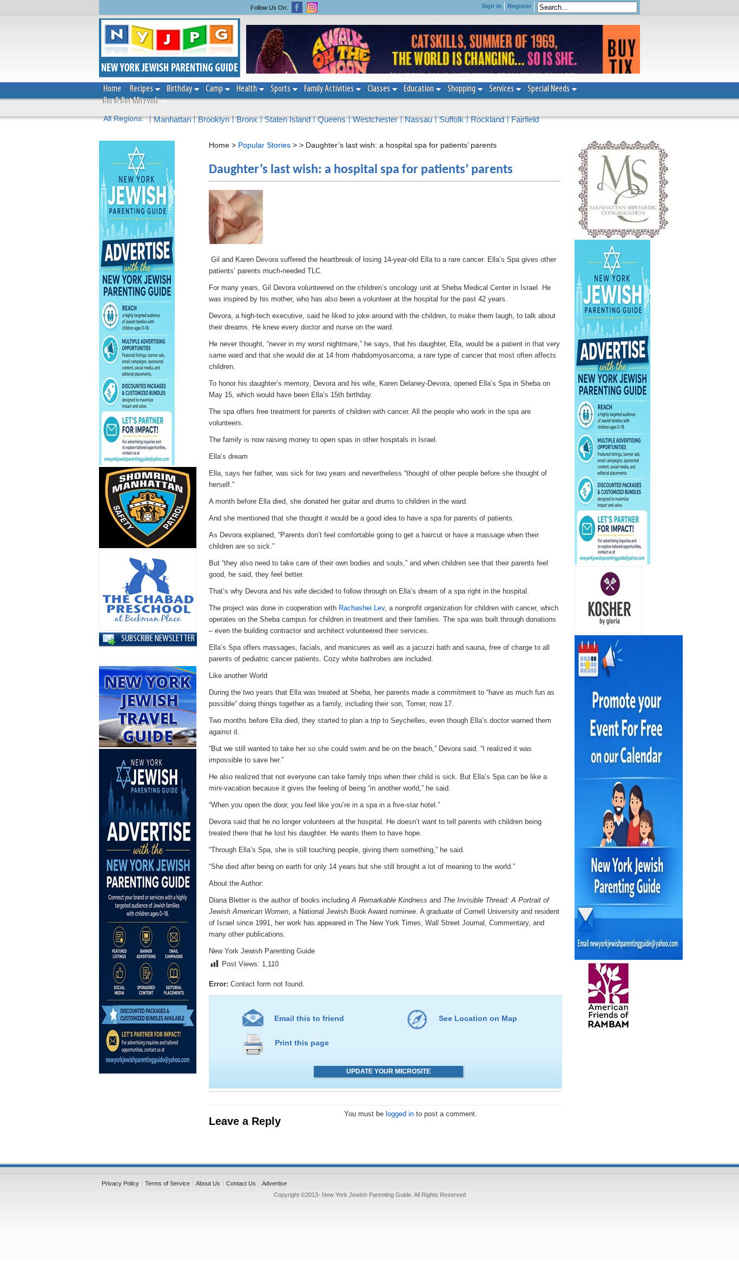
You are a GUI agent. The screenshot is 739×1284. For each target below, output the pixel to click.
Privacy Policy (120, 1183)
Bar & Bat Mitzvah (131, 101)
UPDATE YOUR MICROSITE (388, 1071)
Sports (280, 89)
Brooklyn (213, 119)
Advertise (274, 1183)
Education (419, 89)
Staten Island (288, 119)
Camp (214, 89)
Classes (378, 89)
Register (519, 6)
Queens (332, 119)
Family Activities (329, 89)
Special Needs (548, 89)
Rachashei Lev (362, 608)
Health (246, 89)
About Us (208, 1183)
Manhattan (172, 119)
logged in (400, 1114)
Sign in (491, 6)
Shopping (461, 89)
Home (112, 89)
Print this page (302, 1042)
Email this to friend (309, 1018)
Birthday (179, 89)
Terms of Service (167, 1183)
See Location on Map (478, 1018)
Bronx (247, 119)
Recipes (141, 89)
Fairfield (525, 119)
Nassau (418, 119)
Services (501, 89)
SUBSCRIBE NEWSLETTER (158, 639)
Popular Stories (264, 145)
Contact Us (241, 1183)
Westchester (375, 119)
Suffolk (451, 119)
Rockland (487, 119)
